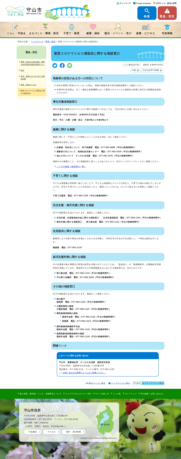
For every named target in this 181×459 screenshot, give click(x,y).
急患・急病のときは (28, 85)
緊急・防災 (167, 16)
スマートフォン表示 (154, 383)
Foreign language (143, 3)
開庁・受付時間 (73, 432)
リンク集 (117, 394)
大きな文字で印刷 (151, 70)
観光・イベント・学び (118, 33)
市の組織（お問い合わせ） (152, 394)
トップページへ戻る (120, 383)
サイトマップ (125, 3)
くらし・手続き (16, 33)
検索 (147, 16)
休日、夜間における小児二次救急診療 (33, 77)
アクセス (52, 432)
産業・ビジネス (145, 33)
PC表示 (137, 383)
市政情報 (167, 33)
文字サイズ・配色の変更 (166, 3)
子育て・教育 (71, 33)
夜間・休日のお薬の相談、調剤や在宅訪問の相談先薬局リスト (33, 63)
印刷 (134, 70)
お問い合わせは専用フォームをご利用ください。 (84, 373)
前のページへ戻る (97, 383)
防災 (22, 70)
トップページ (37, 42)
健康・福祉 (93, 33)
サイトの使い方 (102, 394)
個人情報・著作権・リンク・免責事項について (41, 394)
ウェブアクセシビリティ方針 (78, 394)
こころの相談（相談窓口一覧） (71, 167)
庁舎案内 (33, 432)
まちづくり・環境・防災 (44, 33)
